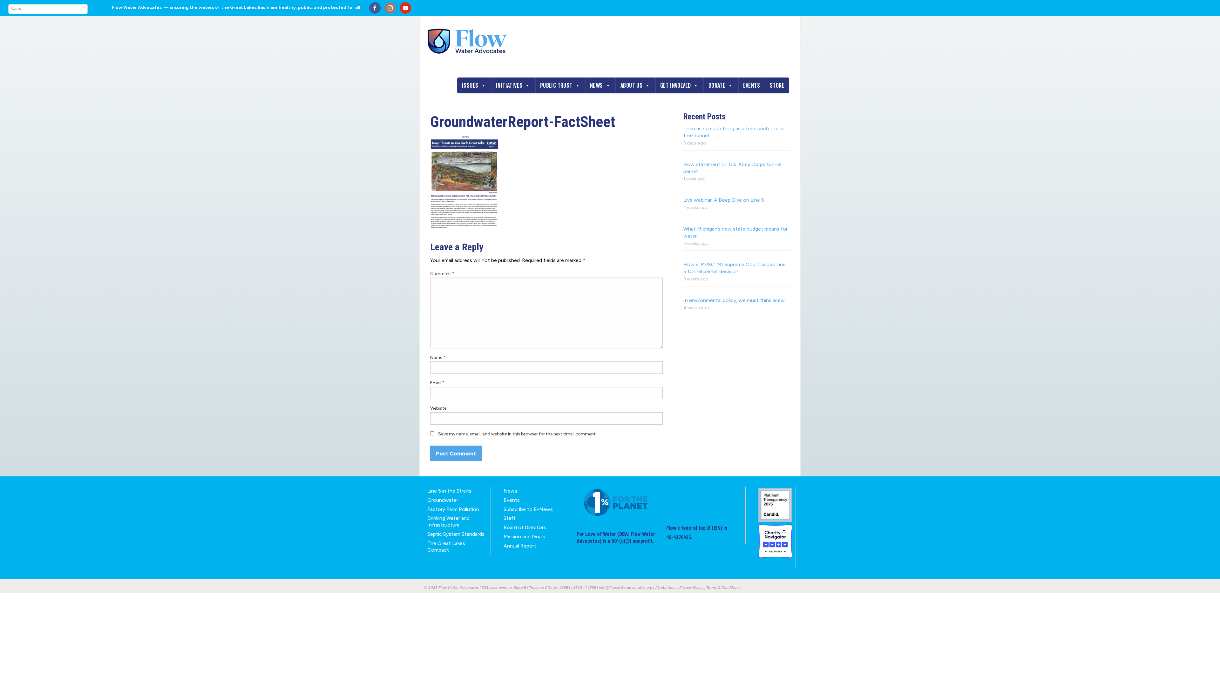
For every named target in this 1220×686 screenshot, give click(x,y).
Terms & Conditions (723, 587)
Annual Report (520, 546)
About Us (631, 85)
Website (438, 408)
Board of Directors (525, 527)
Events (751, 85)
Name (437, 357)
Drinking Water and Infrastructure (448, 521)
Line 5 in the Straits (449, 491)
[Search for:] (54, 9)
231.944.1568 (584, 587)
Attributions (665, 587)
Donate (716, 85)
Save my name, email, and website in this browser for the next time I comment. (517, 434)
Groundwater (442, 500)
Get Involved (675, 85)
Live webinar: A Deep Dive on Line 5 (723, 200)
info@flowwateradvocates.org (625, 587)
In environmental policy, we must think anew (734, 300)
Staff (510, 518)
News (596, 85)
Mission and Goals (524, 537)
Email (437, 383)
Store (777, 85)
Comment (442, 273)
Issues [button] (470, 85)
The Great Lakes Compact (446, 546)
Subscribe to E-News (528, 509)
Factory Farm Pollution (453, 509)
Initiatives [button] (509, 85)
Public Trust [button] (556, 85)
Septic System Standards (456, 534)
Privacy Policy (691, 587)
